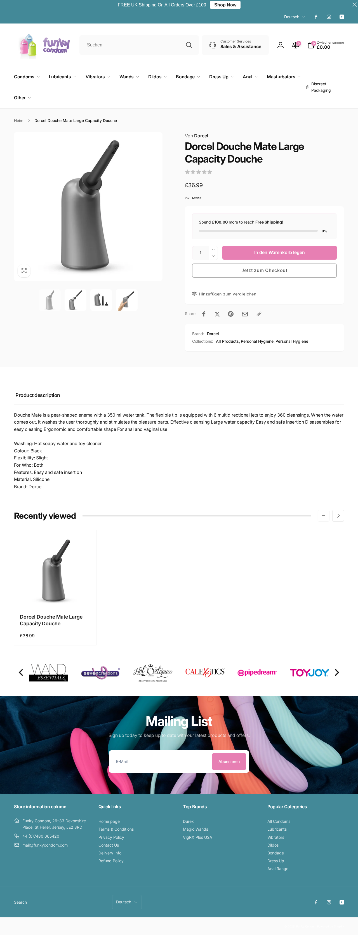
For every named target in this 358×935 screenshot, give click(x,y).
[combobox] (139, 45)
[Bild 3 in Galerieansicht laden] (101, 300)
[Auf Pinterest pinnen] (231, 314)
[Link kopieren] (259, 314)
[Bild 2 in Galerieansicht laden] (75, 300)
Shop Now (225, 5)
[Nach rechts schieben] (338, 515)
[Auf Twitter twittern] (217, 314)
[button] (325, 45)
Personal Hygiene (291, 341)
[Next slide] (336, 672)
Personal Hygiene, (258, 341)
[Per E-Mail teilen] (244, 314)
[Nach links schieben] (323, 515)
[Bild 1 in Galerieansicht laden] (50, 300)
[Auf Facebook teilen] (204, 314)
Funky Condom (306, 926)
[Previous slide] (21, 672)
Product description (37, 395)
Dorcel (196, 135)
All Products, (228, 341)
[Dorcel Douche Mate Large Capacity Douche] (56, 596)
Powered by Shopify (330, 926)
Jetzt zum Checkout (264, 270)
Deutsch (291, 16)
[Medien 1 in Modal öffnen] (88, 206)
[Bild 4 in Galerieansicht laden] (127, 300)
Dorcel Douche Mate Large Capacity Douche (51, 620)
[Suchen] (189, 45)
